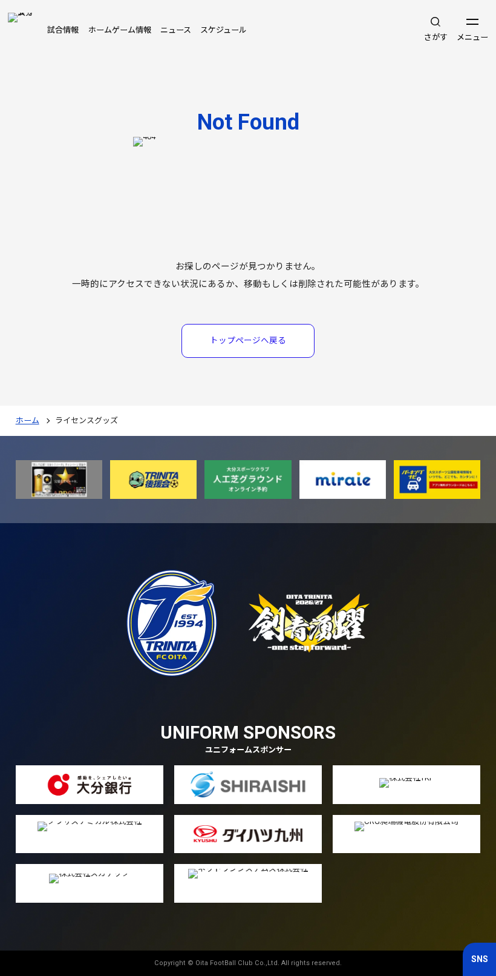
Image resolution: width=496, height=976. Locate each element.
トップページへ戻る (248, 340)
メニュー (472, 37)
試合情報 (63, 30)
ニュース (175, 30)
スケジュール (223, 30)
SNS (479, 959)
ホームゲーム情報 (119, 30)
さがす (436, 37)
